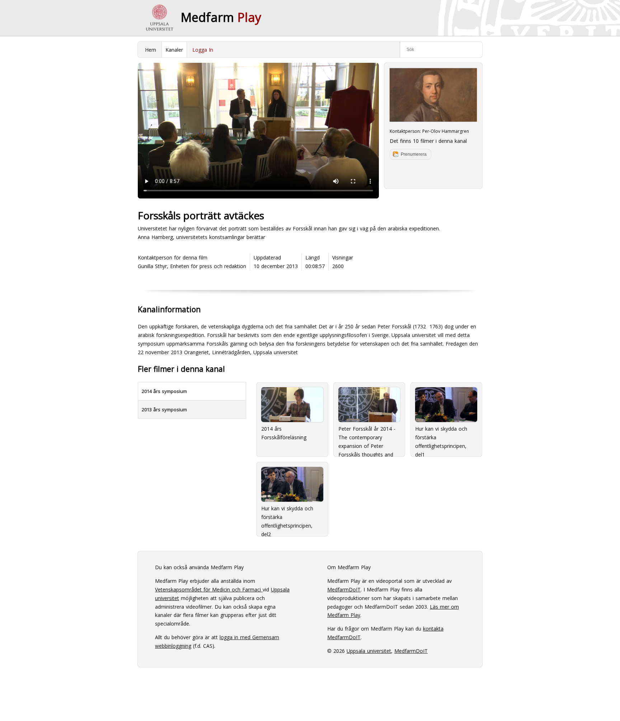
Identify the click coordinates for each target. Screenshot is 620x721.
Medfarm (221, 17)
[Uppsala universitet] (159, 18)
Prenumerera (414, 154)
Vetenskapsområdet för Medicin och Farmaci (209, 589)
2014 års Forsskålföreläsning (283, 433)
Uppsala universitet (369, 650)
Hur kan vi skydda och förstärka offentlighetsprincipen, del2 (287, 518)
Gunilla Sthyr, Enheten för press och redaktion (192, 266)
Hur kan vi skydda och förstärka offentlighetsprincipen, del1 (441, 438)
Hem (150, 49)
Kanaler (174, 49)
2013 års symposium (164, 409)
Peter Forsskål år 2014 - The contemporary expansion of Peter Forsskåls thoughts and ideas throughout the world (366, 438)
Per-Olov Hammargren (445, 131)
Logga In (202, 49)
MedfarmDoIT (344, 589)
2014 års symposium (164, 391)
